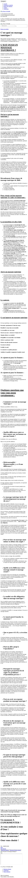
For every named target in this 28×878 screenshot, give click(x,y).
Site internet (3, 848)
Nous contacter (6, 871)
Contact (5, 7)
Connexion (5, 9)
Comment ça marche (8, 5)
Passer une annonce (7, 6)
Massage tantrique (5, 850)
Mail (2, 847)
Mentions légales (7, 869)
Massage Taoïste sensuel (15, 850)
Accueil (5, 3)
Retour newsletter (5, 29)
